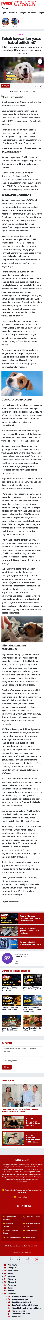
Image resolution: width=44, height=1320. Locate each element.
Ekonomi (32, 13)
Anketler (12, 1285)
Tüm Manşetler (31, 1230)
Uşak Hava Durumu (33, 1217)
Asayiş (23, 13)
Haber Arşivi (30, 1237)
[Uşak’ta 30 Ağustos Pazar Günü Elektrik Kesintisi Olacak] (11, 980)
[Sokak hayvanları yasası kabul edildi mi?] (22, 70)
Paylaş (6, 86)
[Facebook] (14, 1206)
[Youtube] (26, 1206)
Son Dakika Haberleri (13, 1237)
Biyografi (12, 1282)
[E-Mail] (16, 961)
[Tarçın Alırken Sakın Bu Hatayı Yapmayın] (32, 1021)
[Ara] (3, 8)
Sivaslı (30, 1246)
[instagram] (28, 1259)
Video (10, 1273)
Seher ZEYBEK (14, 91)
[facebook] (11, 1259)
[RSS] (30, 1206)
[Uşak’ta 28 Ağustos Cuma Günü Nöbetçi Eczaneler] (11, 1021)
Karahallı (24, 1246)
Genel (22, 34)
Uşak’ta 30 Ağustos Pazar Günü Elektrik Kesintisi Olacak (10, 989)
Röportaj (12, 1279)
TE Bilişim (27, 1252)
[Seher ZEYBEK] (7, 958)
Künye (10, 1288)
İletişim (11, 1291)
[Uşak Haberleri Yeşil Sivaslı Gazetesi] (18, 3)
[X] (18, 1206)
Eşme (18, 1246)
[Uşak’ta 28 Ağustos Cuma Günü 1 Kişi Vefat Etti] (32, 980)
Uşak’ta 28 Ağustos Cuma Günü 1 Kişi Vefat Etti (32, 989)
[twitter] (19, 1259)
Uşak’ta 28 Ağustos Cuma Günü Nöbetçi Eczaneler (10, 1030)
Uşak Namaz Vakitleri (9, 1225)
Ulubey (36, 1246)
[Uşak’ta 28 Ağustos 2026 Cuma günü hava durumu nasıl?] (32, 1000)
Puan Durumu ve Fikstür (10, 1232)
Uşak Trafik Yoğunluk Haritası (32, 1225)
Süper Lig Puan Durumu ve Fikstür (26, 1308)
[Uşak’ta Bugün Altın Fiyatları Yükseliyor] (11, 1000)
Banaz (12, 1246)
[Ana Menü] (7, 8)
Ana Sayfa (12, 1265)
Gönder (6, 1067)
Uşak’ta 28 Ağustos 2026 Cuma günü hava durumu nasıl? (32, 1009)
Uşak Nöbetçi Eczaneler (9, 1218)
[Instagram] (22, 1206)
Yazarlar (12, 1276)
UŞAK (4, 13)
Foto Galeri (13, 1271)
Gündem (13, 13)
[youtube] (37, 1259)
